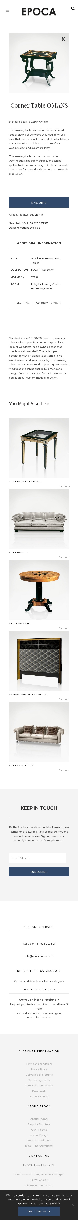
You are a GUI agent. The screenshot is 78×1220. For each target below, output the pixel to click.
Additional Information (39, 243)
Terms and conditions (39, 1063)
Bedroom (37, 288)
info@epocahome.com (39, 956)
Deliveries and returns (39, 1074)
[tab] (39, 202)
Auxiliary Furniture (42, 258)
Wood (35, 276)
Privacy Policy (39, 1069)
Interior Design (39, 1135)
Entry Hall (37, 284)
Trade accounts (39, 1096)
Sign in (39, 214)
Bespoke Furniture (39, 1124)
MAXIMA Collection (42, 269)
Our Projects (39, 1129)
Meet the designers (39, 1140)
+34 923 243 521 (38, 223)
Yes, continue (39, 1211)
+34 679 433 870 (39, 1180)
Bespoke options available (24, 227)
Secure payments (39, 1080)
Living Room (52, 284)
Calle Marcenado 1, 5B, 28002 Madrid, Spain (39, 1174)
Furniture (55, 302)
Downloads (39, 1091)
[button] (63, 39)
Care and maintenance (39, 1085)
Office (48, 288)
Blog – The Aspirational (39, 1145)
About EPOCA (39, 1118)
